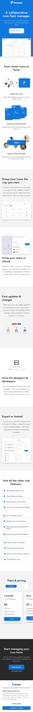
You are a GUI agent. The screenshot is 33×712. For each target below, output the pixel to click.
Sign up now (16, 667)
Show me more (16, 31)
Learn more (13, 699)
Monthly (11, 586)
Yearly (22, 586)
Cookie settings (16, 703)
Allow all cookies (16, 708)
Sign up (12, 618)
